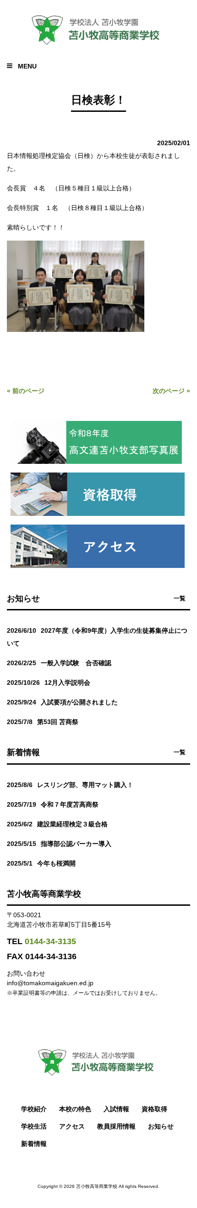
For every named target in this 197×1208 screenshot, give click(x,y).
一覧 (180, 598)
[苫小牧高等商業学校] (98, 46)
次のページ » (171, 390)
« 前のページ (25, 390)
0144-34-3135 (50, 941)
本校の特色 (75, 1109)
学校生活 (34, 1126)
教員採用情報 (116, 1126)
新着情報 (34, 1143)
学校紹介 (34, 1109)
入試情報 (116, 1109)
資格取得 (154, 1109)
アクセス (72, 1126)
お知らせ (161, 1126)
